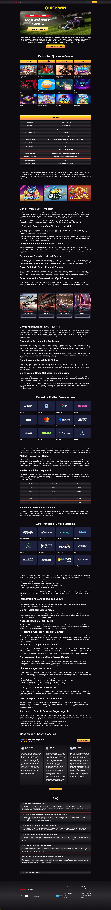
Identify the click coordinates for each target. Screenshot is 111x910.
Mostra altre (55, 788)
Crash (63, 61)
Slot (82, 61)
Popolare (27, 61)
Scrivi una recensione (83, 740)
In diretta (45, 61)
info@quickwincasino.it (86, 893)
